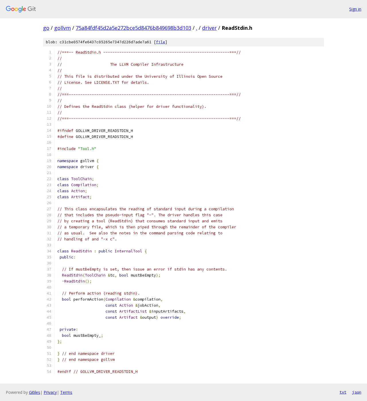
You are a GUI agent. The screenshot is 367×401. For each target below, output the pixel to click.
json (356, 392)
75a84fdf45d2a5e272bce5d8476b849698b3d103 (133, 27)
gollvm (62, 27)
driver (209, 27)
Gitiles (34, 392)
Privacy (50, 392)
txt (342, 392)
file (160, 42)
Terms (66, 392)
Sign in (355, 9)
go (46, 27)
